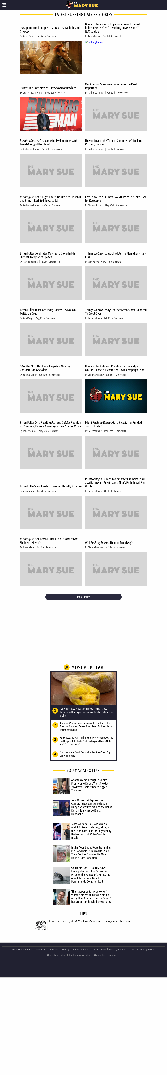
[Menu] (4, 5)
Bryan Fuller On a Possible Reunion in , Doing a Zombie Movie (50, 424)
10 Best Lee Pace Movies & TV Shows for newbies (48, 88)
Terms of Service (81, 949)
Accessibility (99, 949)
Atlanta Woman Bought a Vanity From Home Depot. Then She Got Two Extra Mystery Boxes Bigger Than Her (89, 785)
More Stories (83, 597)
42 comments (56, 205)
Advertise (53, 949)
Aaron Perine (94, 36)
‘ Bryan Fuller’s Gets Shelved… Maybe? (49, 541)
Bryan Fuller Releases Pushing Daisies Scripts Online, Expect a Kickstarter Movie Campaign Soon (114, 368)
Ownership (99, 955)
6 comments (119, 547)
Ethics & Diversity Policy (141, 949)
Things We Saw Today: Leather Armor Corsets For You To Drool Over (116, 311)
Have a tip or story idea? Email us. (69, 921)
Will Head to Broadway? (109, 543)
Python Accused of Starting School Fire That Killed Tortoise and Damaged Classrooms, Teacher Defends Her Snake (86, 712)
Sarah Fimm (28, 36)
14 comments (120, 431)
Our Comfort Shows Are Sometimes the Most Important (111, 86)
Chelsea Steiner (95, 205)
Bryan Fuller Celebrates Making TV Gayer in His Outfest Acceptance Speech (47, 255)
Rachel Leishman (96, 92)
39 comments (54, 375)
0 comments (52, 36)
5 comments (122, 149)
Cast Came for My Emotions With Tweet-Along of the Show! (49, 142)
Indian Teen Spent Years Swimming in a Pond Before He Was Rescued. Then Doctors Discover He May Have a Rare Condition (91, 853)
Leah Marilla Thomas (33, 92)
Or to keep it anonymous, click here (109, 921)
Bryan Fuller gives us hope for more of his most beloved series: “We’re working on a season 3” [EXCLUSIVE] (112, 27)
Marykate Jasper (30, 261)
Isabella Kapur (30, 374)
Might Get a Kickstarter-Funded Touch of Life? (113, 424)
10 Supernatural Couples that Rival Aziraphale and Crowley (50, 29)
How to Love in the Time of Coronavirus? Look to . (113, 142)
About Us (40, 949)
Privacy (65, 949)
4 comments (57, 149)
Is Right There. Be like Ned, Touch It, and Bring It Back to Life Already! (51, 198)
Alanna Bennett (95, 547)
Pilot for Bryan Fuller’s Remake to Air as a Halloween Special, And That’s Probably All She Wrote (115, 482)
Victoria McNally (96, 374)
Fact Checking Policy (80, 955)
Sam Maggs (93, 261)
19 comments (122, 92)
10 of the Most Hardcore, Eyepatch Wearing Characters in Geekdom (45, 368)
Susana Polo (29, 491)
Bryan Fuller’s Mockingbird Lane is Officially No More (51, 486)
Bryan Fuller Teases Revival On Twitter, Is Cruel (48, 311)
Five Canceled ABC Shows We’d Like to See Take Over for (115, 198)
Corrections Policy (56, 955)
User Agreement (117, 949)
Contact (113, 955)
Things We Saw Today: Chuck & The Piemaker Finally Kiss (116, 255)
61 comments (121, 205)
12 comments (54, 262)
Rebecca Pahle (95, 318)
